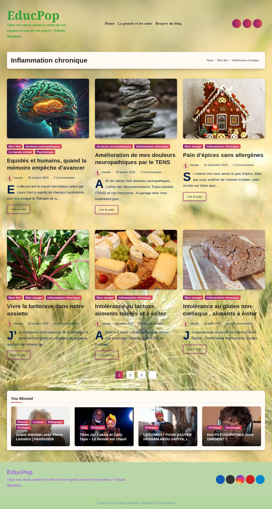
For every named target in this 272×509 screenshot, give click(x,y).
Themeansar (166, 503)
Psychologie (45, 152)
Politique (24, 427)
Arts (84, 427)
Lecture (38, 422)
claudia (18, 177)
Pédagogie (55, 422)
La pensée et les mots (135, 23)
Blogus (147, 503)
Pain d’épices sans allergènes (223, 155)
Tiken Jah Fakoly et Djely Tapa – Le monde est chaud (103, 437)
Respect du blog (169, 23)
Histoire (23, 422)
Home (109, 23)
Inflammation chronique (152, 146)
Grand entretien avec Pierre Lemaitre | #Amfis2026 (39, 437)
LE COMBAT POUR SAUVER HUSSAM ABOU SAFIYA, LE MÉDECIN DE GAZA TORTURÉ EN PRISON (167, 441)
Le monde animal (20, 152)
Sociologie (233, 427)
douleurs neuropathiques (42, 146)
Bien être (15, 146)
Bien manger (193, 146)
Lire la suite (18, 209)
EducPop (33, 15)
